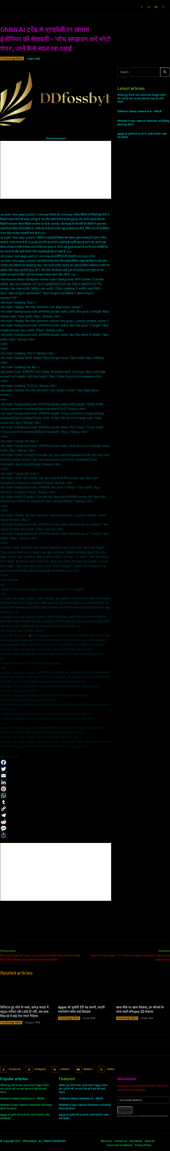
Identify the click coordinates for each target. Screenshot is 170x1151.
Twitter (110, 1069)
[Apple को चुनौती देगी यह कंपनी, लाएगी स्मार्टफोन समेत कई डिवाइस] (85, 991)
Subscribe (125, 1110)
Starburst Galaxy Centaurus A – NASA (139, 111)
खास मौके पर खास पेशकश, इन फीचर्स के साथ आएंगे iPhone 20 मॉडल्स (140, 1009)
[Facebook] (141, 7)
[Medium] (156, 7)
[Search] (165, 72)
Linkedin (65, 1069)
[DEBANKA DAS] (10, 919)
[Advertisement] (55, 170)
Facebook (15, 1069)
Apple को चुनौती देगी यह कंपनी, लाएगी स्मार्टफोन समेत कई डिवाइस (142, 135)
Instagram (40, 1069)
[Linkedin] (149, 7)
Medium (88, 1069)
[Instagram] (29, 1069)
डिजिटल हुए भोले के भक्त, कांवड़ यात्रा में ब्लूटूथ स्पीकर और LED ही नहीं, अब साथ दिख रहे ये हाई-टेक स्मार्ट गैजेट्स (141, 98)
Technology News (12, 58)
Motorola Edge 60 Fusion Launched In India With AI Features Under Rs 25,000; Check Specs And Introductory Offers (40, 957)
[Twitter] (163, 7)
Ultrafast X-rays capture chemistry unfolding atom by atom (143, 122)
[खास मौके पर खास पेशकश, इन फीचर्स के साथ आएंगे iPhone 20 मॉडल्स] (143, 991)
